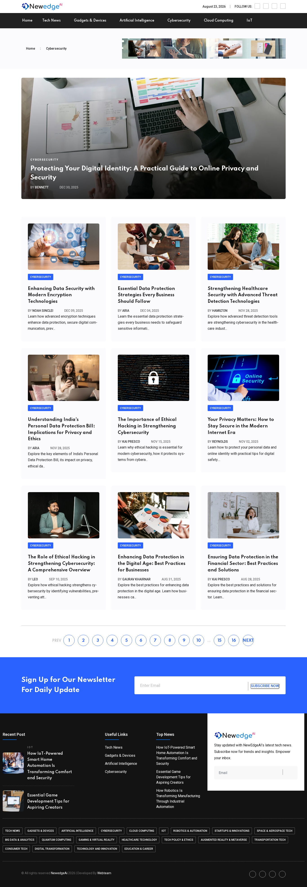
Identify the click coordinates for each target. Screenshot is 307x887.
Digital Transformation (52, 848)
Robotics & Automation (190, 830)
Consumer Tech (16, 848)
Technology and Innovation (97, 848)
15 (219, 641)
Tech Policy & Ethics (178, 839)
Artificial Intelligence (137, 20)
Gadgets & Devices (90, 20)
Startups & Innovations (232, 830)
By (39, 187)
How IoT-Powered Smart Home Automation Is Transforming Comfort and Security (49, 766)
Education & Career (139, 848)
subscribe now (265, 686)
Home (27, 20)
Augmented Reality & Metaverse (224, 839)
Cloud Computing (218, 20)
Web (104, 873)
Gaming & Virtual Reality (96, 839)
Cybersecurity (179, 20)
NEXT (248, 641)
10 (198, 641)
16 (234, 641)
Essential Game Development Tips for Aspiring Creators (48, 801)
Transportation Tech (270, 839)
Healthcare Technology (139, 839)
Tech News (51, 20)
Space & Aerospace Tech (274, 830)
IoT (249, 20)
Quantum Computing (56, 839)
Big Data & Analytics (19, 839)
